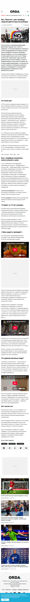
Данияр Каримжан (5, 522)
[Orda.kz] (15, 579)
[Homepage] (15, 11)
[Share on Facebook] (4, 448)
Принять (5, 599)
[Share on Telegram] (9, 448)
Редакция (26, 25)
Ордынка (3, 15)
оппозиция (20, 443)
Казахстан (12, 443)
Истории (20, 15)
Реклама (14, 589)
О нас (3, 589)
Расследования (14, 15)
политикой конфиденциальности (11, 596)
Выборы (5, 443)
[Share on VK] (26, 448)
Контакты (8, 589)
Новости (8, 15)
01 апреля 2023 (5, 25)
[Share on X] (20, 448)
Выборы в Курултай (23, 589)
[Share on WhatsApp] (15, 448)
